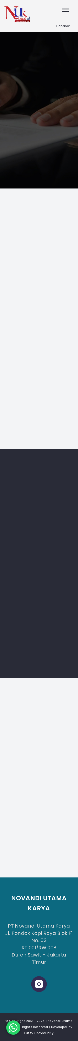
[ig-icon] (39, 978)
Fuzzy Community (39, 1033)
